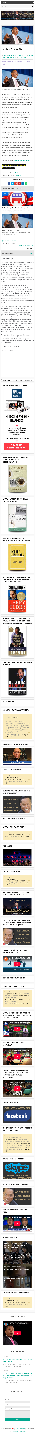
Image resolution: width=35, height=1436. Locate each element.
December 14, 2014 (21, 1003)
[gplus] (13, 1434)
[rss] (19, 1434)
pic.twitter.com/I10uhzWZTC (16, 834)
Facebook (18, 175)
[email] (22, 1434)
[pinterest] (27, 1434)
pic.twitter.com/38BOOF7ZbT (15, 881)
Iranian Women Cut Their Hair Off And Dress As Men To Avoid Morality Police (17, 1245)
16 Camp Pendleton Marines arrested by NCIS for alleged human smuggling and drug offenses (17, 1375)
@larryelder (23, 996)
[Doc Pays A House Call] (17, 35)
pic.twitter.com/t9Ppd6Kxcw (14, 779)
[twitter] (8, 1434)
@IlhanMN (14, 717)
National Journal (11, 57)
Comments (22, 57)
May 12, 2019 (25, 836)
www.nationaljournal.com (22, 160)
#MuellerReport (10, 1139)
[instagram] (16, 1434)
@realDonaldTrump (23, 1143)
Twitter (17, 173)
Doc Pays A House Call (11, 230)
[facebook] (10, 1434)
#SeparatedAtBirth (13, 777)
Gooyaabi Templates (18, 1431)
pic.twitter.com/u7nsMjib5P (14, 999)
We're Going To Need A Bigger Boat (16, 208)
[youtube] (25, 1434)
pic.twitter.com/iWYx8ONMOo (15, 1302)
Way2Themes (20, 1429)
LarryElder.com (9, 168)
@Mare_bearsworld (13, 994)
